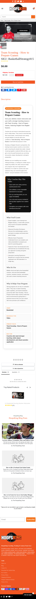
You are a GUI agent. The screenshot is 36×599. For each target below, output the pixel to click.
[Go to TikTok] (23, 1)
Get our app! (28, 594)
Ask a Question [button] (18, 368)
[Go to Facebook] (13, 1)
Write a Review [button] (19, 364)
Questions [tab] (14, 372)
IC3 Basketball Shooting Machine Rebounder (17, 403)
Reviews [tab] (4, 372)
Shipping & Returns (6, 577)
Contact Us (4, 568)
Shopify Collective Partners (7, 579)
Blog (2, 565)
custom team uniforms (21, 552)
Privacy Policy (4, 575)
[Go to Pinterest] (19, 90)
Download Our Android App (8, 570)
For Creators (4, 572)
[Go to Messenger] (8, 90)
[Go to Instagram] (15, 1)
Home (2, 20)
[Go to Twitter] (18, 1)
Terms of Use (4, 582)
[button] (28, 387)
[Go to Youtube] (21, 1)
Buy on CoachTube (18, 82)
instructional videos (20, 553)
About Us (3, 563)
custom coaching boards (9, 552)
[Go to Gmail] (24, 90)
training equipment (8, 553)
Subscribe (31, 519)
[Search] (33, 16)
